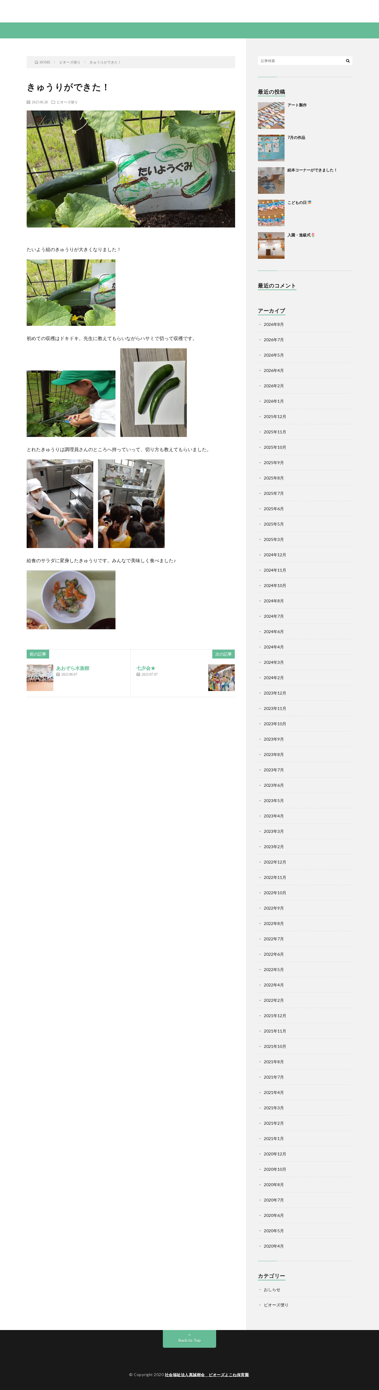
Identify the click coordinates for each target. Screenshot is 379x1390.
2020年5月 (274, 1230)
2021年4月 (274, 1092)
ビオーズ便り (67, 102)
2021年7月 (274, 1077)
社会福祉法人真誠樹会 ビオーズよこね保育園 (207, 1374)
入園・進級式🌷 (301, 235)
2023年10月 (275, 723)
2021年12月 (275, 1015)
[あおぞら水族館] (40, 677)
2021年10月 (275, 1046)
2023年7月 (274, 769)
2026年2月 (274, 385)
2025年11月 (275, 431)
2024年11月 (275, 570)
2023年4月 (274, 815)
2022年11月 (275, 877)
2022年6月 (274, 954)
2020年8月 (274, 1184)
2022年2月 (274, 1000)
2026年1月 (274, 401)
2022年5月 (274, 969)
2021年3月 (274, 1107)
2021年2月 (274, 1123)
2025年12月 (275, 416)
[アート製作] (271, 115)
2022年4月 (274, 984)
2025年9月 (274, 462)
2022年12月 (275, 861)
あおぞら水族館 (72, 668)
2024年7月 (274, 616)
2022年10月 (275, 892)
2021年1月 (274, 1138)
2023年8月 (274, 754)
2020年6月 (274, 1215)
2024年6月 (274, 631)
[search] (347, 60)
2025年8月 (274, 477)
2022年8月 (274, 923)
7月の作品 (296, 137)
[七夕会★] (221, 677)
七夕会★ (145, 668)
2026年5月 (274, 354)
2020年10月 (275, 1169)
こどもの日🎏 (299, 202)
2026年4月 (274, 370)
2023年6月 (274, 785)
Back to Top (190, 1340)
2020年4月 (274, 1245)
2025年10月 (275, 447)
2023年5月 (274, 800)
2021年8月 (274, 1061)
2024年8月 (274, 600)
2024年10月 (275, 585)
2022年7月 (274, 938)
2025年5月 (274, 523)
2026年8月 (274, 324)
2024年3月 (274, 662)
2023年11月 (275, 708)
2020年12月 (275, 1153)
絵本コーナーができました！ (313, 170)
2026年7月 (274, 339)
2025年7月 (274, 493)
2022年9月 (274, 908)
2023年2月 (274, 846)
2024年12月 (275, 554)
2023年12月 (275, 692)
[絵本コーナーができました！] (271, 180)
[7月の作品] (271, 148)
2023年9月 (274, 739)
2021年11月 (275, 1030)
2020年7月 (274, 1199)
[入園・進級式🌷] (271, 245)
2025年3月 (274, 539)
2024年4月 (274, 646)
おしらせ (272, 1289)
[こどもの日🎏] (271, 213)
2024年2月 (274, 677)
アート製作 (297, 105)
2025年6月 (274, 508)
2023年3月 (274, 831)
